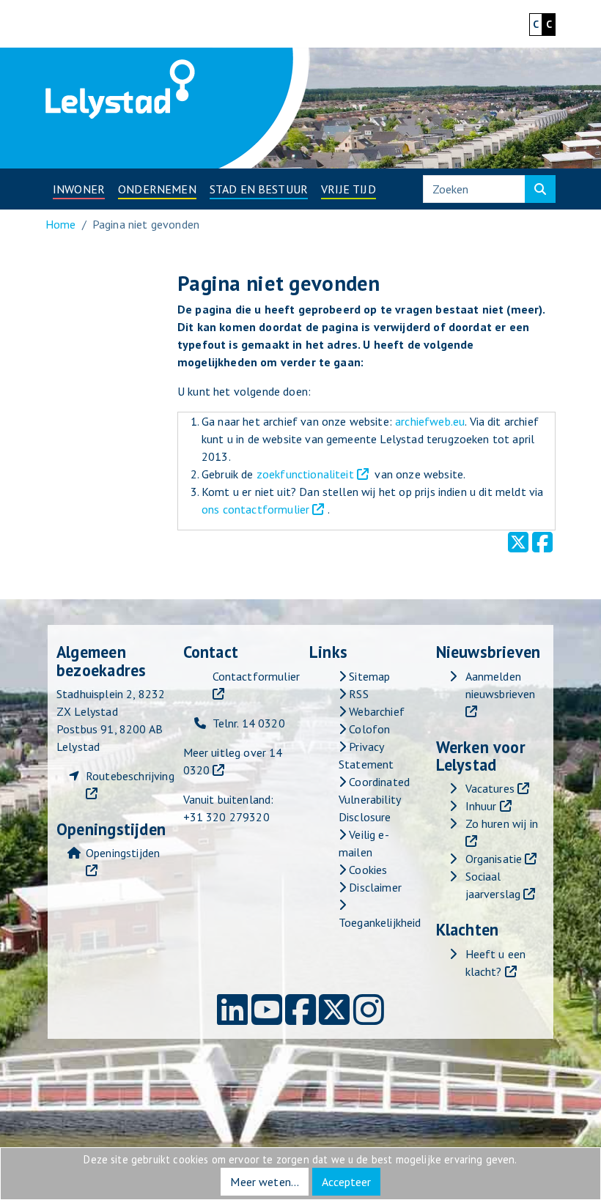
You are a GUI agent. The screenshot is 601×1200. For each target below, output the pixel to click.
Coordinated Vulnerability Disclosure (374, 799)
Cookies (366, 869)
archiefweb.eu (430, 421)
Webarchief (375, 711)
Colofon (368, 729)
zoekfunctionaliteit (305, 474)
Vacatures (490, 788)
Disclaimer (374, 887)
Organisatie (494, 858)
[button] (79, 189)
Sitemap (368, 676)
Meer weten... (264, 1181)
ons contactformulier (255, 509)
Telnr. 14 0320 (249, 723)
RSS (357, 693)
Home (60, 224)
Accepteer (346, 1181)
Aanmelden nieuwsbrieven (500, 685)
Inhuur (481, 806)
